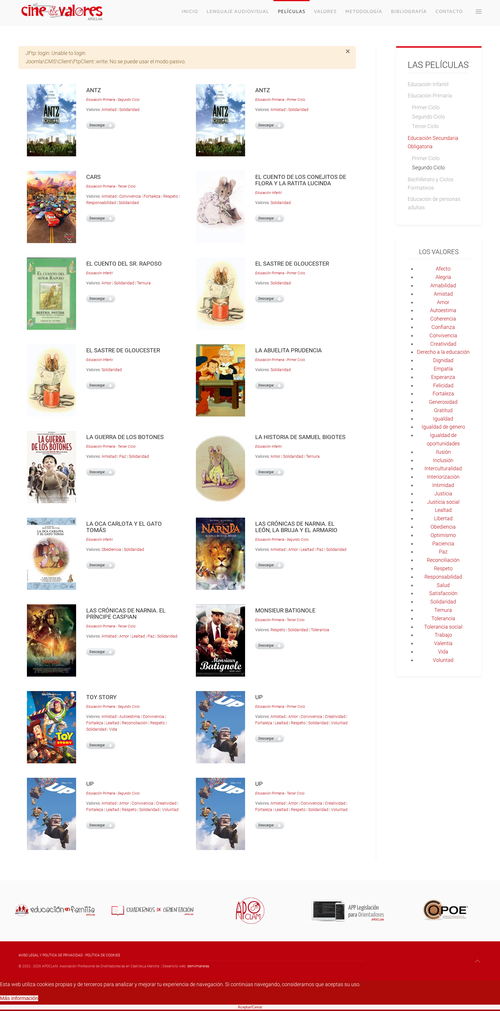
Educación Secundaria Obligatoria (433, 142)
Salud (443, 585)
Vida (113, 729)
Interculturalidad (443, 468)
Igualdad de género (443, 427)
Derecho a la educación (443, 352)
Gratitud (443, 410)
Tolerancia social (443, 627)
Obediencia (111, 549)
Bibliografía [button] (409, 12)
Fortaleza (152, 196)
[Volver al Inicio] (62, 11)
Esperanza (443, 377)
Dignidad (443, 360)
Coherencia (443, 319)
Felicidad (443, 385)
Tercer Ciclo (425, 126)
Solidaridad (129, 109)
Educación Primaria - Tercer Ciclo (111, 186)
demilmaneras (198, 966)
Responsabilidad (101, 202)
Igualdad (443, 419)
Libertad (443, 518)
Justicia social (443, 502)
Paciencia (443, 543)
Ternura (144, 283)
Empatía (443, 369)
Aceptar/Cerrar (250, 1007)
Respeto (170, 196)
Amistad (109, 109)
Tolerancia (320, 629)
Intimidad (443, 485)
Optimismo (443, 535)
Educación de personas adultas (434, 203)
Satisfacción (443, 593)
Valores (325, 12)
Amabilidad (443, 285)
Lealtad (307, 549)
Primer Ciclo (426, 107)
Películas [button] (291, 12)
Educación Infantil (268, 193)
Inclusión (443, 460)
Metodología (363, 12)
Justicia (443, 493)
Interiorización (443, 477)
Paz (122, 456)
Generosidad (443, 402)
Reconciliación (135, 723)
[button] (478, 11)
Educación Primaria (430, 95)
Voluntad (339, 723)
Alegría (443, 277)
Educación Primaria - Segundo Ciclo (113, 100)
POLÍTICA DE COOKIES (102, 955)
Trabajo (443, 635)
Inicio (190, 12)
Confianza (443, 327)
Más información (19, 998)
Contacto (449, 12)
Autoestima (129, 716)
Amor (106, 283)
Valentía (443, 643)
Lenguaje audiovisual (238, 12)
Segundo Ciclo (428, 117)
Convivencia (130, 196)
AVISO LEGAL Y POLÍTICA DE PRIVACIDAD (51, 955)
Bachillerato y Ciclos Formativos (430, 183)
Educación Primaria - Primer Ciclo (280, 100)
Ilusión (443, 452)
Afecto (443, 269)
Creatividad (335, 716)
